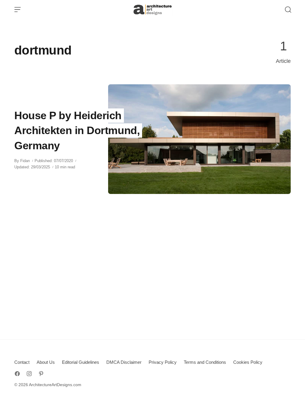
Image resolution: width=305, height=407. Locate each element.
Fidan (25, 161)
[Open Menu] (18, 9)
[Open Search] (288, 9)
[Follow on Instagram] (29, 373)
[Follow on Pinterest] (41, 373)
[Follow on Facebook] (17, 373)
